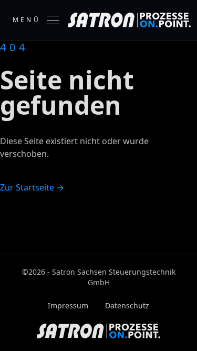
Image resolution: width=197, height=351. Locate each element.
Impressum (68, 305)
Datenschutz (127, 305)
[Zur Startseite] (129, 20)
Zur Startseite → (32, 187)
